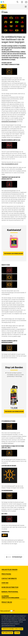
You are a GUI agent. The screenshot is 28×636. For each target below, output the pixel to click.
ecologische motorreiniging (9, 121)
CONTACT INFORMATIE (9, 578)
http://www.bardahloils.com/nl (10, 164)
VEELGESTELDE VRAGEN (9, 569)
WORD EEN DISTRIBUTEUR (10, 587)
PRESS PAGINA (6, 574)
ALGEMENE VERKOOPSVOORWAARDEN (10, 597)
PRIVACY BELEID (7, 602)
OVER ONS (5, 583)
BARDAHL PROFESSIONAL (10, 592)
